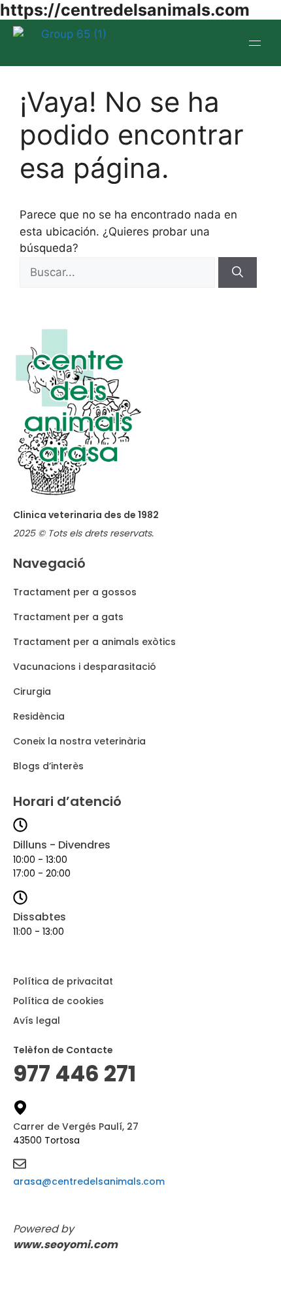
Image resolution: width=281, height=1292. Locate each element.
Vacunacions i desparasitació (84, 666)
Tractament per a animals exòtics (94, 641)
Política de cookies (58, 1000)
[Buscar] (237, 272)
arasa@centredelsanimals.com (89, 1181)
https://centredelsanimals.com (125, 10)
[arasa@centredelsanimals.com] (19, 1164)
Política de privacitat (63, 981)
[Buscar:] (119, 272)
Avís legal (36, 1020)
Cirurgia (32, 691)
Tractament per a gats (68, 616)
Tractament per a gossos (75, 592)
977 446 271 (74, 1073)
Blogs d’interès (48, 766)
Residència (39, 716)
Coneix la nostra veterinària (79, 741)
